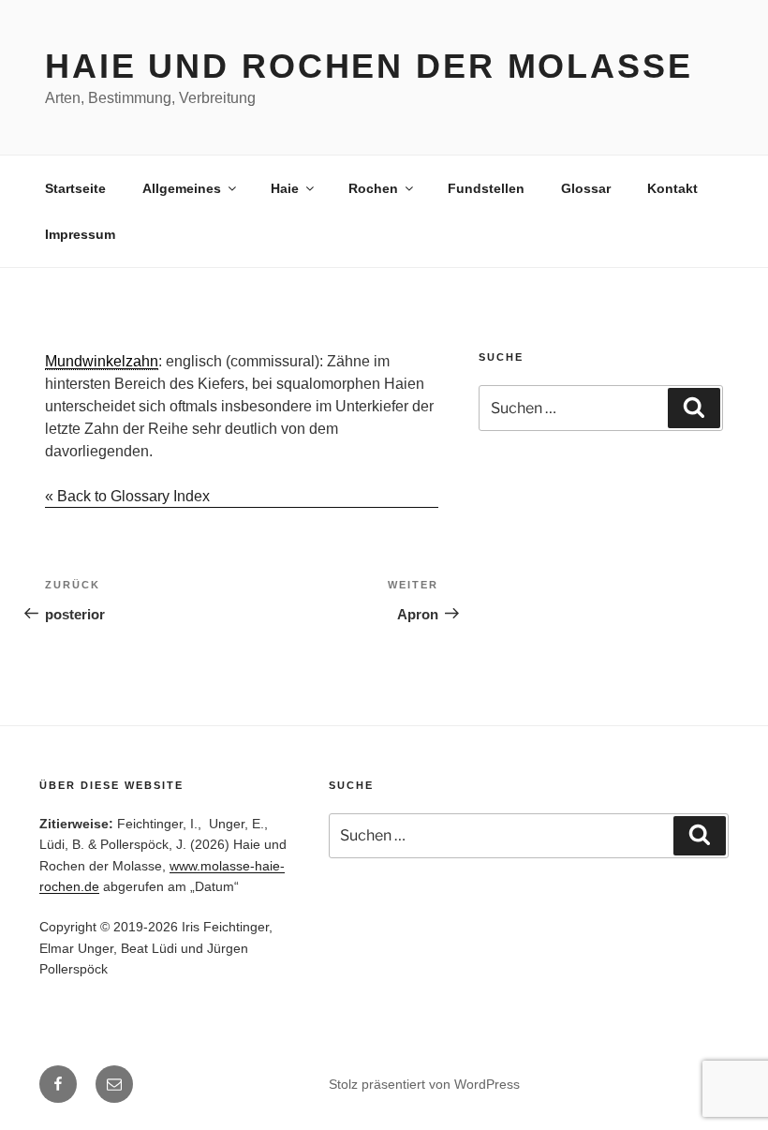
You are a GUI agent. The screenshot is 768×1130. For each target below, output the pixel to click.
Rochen (373, 188)
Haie (285, 188)
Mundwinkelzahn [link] (101, 361)
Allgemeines (181, 188)
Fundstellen (486, 188)
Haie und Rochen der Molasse (369, 66)
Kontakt (672, 188)
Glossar (586, 188)
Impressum (80, 234)
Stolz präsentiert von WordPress (424, 1084)
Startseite (75, 188)
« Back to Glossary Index (127, 496)
